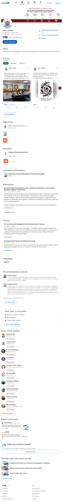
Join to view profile (9, 42)
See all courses (7, 478)
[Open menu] (59, 24)
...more (27, 78)
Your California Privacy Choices (39, 490)
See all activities (9, 114)
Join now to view (10, 302)
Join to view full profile (12, 324)
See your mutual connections (16, 37)
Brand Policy (4, 496)
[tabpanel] (31, 88)
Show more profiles (8, 413)
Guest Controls (35, 496)
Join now (49, 3)
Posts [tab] (5, 63)
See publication (8, 212)
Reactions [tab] (22, 63)
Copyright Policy (36, 493)
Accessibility (5, 488)
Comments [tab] (13, 63)
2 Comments (12, 104)
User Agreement (36, 488)
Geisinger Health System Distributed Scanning (19, 241)
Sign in (58, 3)
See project (7, 237)
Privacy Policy (5, 490)
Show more (8, 207)
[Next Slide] (60, 88)
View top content (30, 452)
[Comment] (17, 107)
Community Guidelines (7, 498)
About (33, 485)
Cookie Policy (5, 493)
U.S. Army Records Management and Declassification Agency (24, 224)
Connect (11, 339)
